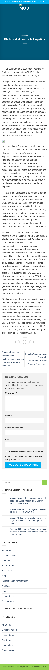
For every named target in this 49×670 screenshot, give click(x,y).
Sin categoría (8, 601)
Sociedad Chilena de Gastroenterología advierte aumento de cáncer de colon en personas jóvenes (28, 531)
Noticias (6, 586)
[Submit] (44, 482)
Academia (6, 550)
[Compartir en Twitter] (27, 342)
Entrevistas (7, 571)
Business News (9, 555)
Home (5, 576)
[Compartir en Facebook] (22, 342)
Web (7, 439)
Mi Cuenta (6, 625)
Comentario (11, 393)
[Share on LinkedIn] (31, 342)
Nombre (9, 416)
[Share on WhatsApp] (17, 342)
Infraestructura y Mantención (15, 581)
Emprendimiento (9, 566)
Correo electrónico (14, 428)
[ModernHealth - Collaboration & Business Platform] (24, 9)
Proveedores (8, 596)
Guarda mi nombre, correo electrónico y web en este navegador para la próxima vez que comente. (24, 456)
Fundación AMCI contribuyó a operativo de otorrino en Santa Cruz (28, 510)
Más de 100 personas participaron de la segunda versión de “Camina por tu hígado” (28, 520)
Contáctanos (8, 650)
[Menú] (3, 9)
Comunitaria (7, 560)
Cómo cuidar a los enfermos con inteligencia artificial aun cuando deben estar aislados (13, 359)
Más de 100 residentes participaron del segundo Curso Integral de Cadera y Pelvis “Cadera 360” (28, 500)
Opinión (24, 35)
